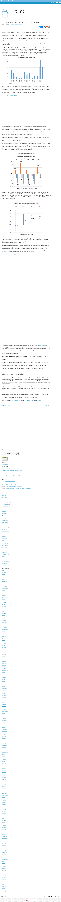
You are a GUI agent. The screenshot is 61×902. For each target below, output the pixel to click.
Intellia (41, 129)
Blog (2, 0)
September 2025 (4, 588)
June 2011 (3, 886)
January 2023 (4, 643)
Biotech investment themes (6, 502)
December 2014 (4, 811)
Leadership (3, 534)
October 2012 (4, 857)
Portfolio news (4, 547)
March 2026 (3, 577)
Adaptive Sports (4, 495)
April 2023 (3, 638)
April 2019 (3, 718)
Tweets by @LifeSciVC (5, 464)
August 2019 (3, 713)
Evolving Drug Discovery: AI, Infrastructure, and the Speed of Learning (12, 470)
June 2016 (3, 779)
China (2, 515)
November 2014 (4, 813)
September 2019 (4, 711)
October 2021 (4, 668)
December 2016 (4, 768)
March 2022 (3, 661)
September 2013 (4, 838)
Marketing (3, 536)
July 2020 (3, 693)
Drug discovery (4, 520)
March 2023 (3, 640)
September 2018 (4, 731)
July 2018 (3, 734)
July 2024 (3, 613)
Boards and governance (5, 506)
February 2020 (4, 702)
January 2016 (4, 788)
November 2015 (4, 791)
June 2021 (3, 675)
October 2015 (4, 793)
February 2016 (4, 786)
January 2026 (4, 581)
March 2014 (3, 827)
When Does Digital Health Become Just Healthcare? (14, 486)
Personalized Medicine (5, 543)
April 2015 (3, 804)
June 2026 (3, 574)
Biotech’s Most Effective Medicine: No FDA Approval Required (11, 475)
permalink (40, 400)
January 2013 (4, 852)
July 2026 (3, 572)
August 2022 (3, 652)
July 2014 (3, 820)
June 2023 (3, 634)
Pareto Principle (42, 345)
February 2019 (4, 722)
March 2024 (3, 620)
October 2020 (4, 688)
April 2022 (3, 659)
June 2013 (3, 843)
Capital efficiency (4, 511)
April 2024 (3, 618)
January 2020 (4, 704)
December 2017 (4, 747)
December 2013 (4, 832)
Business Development (5, 509)
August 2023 (3, 631)
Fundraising (3, 529)
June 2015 (3, 800)
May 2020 (3, 697)
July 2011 (3, 884)
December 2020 (4, 684)
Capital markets (13, 24)
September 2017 (4, 752)
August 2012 (3, 861)
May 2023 (3, 636)
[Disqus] (26, 423)
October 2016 (4, 772)
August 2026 (3, 570)
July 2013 (3, 841)
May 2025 (3, 595)
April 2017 (3, 761)
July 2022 (3, 654)
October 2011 (4, 879)
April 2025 (3, 597)
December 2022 (4, 645)
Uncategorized (4, 563)
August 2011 (3, 882)
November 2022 (4, 647)
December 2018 (4, 725)
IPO (29, 400)
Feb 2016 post (17, 33)
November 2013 (4, 834)
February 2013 (4, 850)
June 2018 (3, 736)
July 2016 (3, 777)
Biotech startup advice (5, 504)
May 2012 (3, 866)
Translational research (5, 561)
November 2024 (4, 606)
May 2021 (3, 677)
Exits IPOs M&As (19, 24)
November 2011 (4, 877)
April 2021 (3, 679)
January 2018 (4, 745)
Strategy (3, 556)
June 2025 (3, 593)
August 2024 (3, 611)
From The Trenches (12, 0)
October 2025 (4, 586)
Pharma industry (4, 545)
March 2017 (3, 763)
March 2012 (3, 870)
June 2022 (3, 656)
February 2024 (4, 622)
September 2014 (4, 816)
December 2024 (4, 604)
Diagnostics (3, 518)
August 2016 (3, 775)
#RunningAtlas (4, 493)
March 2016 (3, 784)
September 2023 (4, 629)
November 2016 (4, 770)
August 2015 (3, 797)
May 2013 (3, 845)
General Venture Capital (5, 531)
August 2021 (3, 672)
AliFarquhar (3, 484)
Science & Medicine (4, 554)
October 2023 (4, 627)
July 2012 (3, 863)
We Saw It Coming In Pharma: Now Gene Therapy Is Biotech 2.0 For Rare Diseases (19, 488)
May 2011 (3, 888)
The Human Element (5, 559)
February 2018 (4, 743)
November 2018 (4, 727)
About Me (5, 0)
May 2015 (3, 802)
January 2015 (4, 809)
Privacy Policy (3, 896)
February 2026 (4, 579)
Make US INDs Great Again (6, 468)
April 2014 (3, 825)
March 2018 (3, 741)
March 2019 (3, 720)
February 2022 (4, 663)
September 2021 (4, 670)
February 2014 (4, 829)
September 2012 (4, 859)
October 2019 (4, 709)
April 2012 (3, 868)
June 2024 (3, 615)
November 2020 (4, 686)
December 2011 (4, 875)
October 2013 (4, 836)
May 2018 (3, 738)
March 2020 (3, 700)
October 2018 (4, 729)
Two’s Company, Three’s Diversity (10, 481)
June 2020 (3, 695)
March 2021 (3, 681)
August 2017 (3, 754)
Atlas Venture (4, 497)
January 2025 (4, 602)
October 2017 (4, 750)
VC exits (32, 400)
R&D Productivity (4, 550)
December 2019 (4, 706)
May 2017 (3, 759)
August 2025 (3, 590)
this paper (4, 251)
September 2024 (4, 609)
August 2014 (3, 818)
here (48, 145)
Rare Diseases (4, 552)
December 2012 (4, 854)
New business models (5, 538)
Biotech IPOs (27, 400)
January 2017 (4, 766)
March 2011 (3, 891)
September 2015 (4, 795)
